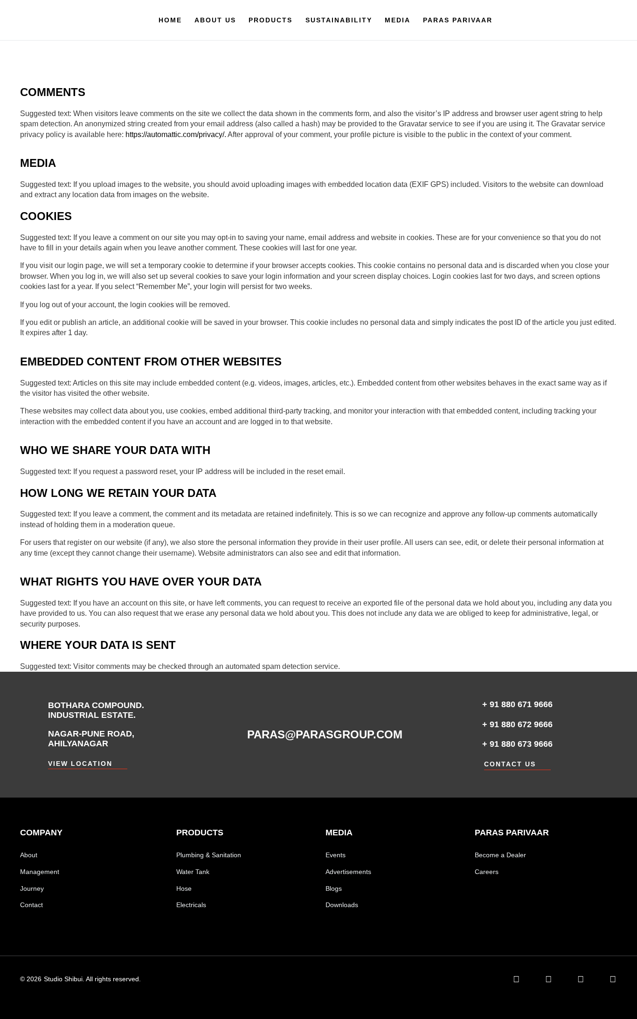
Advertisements (348, 871)
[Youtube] (612, 979)
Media (397, 20)
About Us (215, 20)
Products (270, 20)
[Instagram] (580, 979)
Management (39, 871)
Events (335, 855)
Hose (184, 888)
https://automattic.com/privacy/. (176, 134)
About (28, 855)
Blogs (333, 888)
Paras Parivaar (457, 20)
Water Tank (192, 871)
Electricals (191, 905)
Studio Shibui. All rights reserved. (92, 979)
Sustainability (338, 20)
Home (170, 20)
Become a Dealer (500, 855)
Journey (32, 888)
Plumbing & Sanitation (208, 855)
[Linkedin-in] (516, 979)
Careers (487, 871)
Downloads (341, 905)
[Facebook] (548, 979)
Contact (31, 905)
